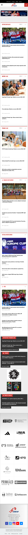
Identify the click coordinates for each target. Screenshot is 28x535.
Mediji (17, 1)
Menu (20, 24)
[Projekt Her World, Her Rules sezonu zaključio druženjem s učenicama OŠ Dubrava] (14, 191)
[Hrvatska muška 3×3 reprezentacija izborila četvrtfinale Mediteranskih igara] (14, 36)
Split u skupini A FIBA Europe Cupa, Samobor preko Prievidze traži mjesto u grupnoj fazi (12, 256)
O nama (13, 1)
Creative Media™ (19, 530)
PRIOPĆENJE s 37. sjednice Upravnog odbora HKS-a (12, 398)
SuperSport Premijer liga (9, 337)
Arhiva (20, 1)
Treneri (6, 353)
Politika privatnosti (14, 533)
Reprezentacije (6, 24)
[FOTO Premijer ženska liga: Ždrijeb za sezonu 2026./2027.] (14, 139)
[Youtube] (17, 523)
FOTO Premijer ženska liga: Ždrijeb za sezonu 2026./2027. (14, 149)
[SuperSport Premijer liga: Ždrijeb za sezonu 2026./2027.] (14, 88)
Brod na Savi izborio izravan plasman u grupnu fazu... (13, 268)
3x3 (5, 286)
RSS (9, 533)
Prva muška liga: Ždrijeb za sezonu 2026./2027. (11, 109)
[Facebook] (6, 523)
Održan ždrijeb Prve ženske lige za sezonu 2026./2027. (13, 160)
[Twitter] (10, 523)
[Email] (21, 523)
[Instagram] (14, 523)
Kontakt (20, 533)
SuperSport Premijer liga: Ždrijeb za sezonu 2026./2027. (13, 97)
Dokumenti (8, 1)
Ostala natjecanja (7, 235)
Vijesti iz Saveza (8, 395)
